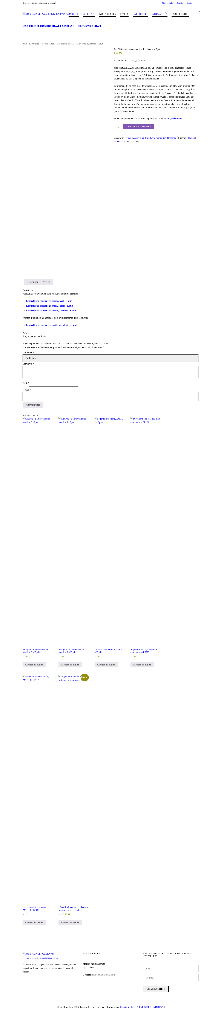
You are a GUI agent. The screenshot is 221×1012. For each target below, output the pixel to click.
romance (118, 141)
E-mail (27, 390)
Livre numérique (158, 138)
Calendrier (140, 14)
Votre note (28, 352)
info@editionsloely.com (103, 974)
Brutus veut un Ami (89, 25)
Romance (171, 138)
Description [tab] (32, 282)
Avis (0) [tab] (46, 282)
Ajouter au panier (139, 126)
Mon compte (167, 3)
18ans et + (193, 138)
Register (179, 3)
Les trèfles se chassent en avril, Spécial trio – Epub (51, 325)
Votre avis (28, 364)
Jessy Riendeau (48, 44)
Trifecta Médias (127, 1007)
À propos (89, 14)
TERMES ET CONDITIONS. (151, 1007)
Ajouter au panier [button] (34, 664)
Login (189, 3)
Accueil (74, 14)
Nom (26, 383)
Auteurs (35, 44)
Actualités (159, 14)
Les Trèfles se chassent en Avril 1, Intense (48, 25)
